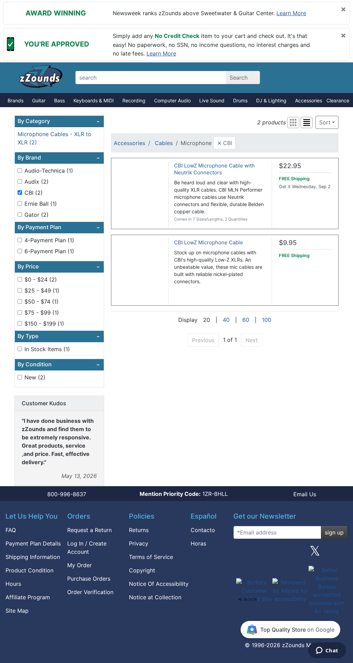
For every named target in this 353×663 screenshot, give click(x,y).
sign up (334, 532)
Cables (164, 143)
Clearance (337, 100)
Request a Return (89, 530)
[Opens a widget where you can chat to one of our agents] (327, 651)
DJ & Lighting (271, 100)
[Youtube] (339, 553)
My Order (79, 565)
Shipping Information (33, 556)
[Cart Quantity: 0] (286, 77)
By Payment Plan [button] (59, 227)
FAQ (11, 530)
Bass (59, 100)
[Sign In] (310, 77)
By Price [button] (59, 267)
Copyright (142, 570)
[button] (293, 122)
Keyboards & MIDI (93, 100)
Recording (133, 100)
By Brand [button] (59, 158)
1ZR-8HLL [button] (184, 493)
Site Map (17, 610)
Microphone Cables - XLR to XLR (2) (54, 138)
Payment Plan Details (33, 543)
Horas (198, 543)
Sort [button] (325, 122)
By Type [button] (59, 336)
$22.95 (290, 166)
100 (266, 319)
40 (226, 319)
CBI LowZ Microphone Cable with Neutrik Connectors (214, 169)
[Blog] (241, 553)
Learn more (291, 13)
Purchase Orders (88, 578)
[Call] (334, 78)
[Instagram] (290, 553)
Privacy (138, 543)
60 (245, 319)
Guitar (39, 100)
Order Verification (90, 592)
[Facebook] (266, 553)
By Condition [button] (59, 364)
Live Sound (211, 100)
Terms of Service (151, 556)
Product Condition (29, 570)
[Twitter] (315, 553)
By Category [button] (59, 121)
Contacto (203, 530)
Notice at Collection (155, 597)
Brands (15, 100)
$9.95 (288, 242)
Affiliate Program (28, 597)
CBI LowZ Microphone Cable (208, 242)
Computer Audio (172, 100)
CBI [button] (224, 143)
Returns (139, 530)
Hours (13, 583)
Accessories (308, 100)
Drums (240, 100)
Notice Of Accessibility (159, 583)
